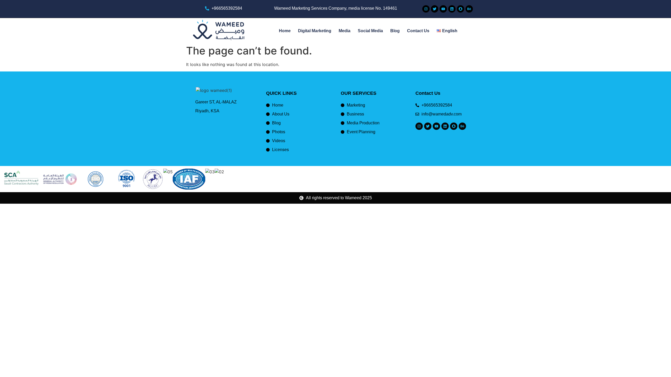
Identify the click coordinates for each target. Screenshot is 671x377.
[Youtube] (443, 9)
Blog (395, 31)
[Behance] (469, 9)
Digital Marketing (314, 31)
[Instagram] (426, 9)
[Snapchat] (460, 9)
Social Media (370, 31)
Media (344, 31)
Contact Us (418, 31)
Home (285, 31)
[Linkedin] (452, 9)
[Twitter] (434, 9)
